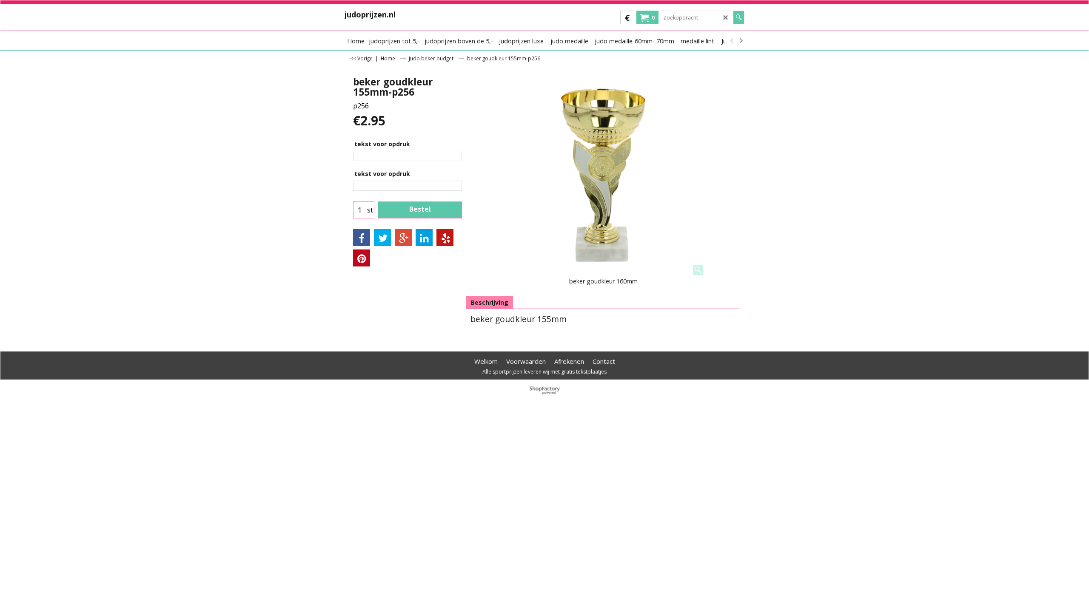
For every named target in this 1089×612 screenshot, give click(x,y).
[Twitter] (382, 237)
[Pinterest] (361, 257)
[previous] (732, 41)
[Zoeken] (738, 17)
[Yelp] (444, 237)
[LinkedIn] (424, 237)
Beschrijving (489, 302)
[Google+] (403, 237)
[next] (740, 41)
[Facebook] (361, 237)
